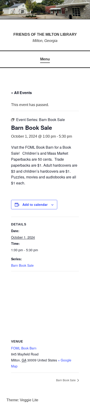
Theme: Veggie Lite (22, 400)
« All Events (21, 92)
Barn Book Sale (22, 265)
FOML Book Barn (23, 348)
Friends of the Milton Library (45, 34)
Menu (45, 59)
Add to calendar (35, 204)
